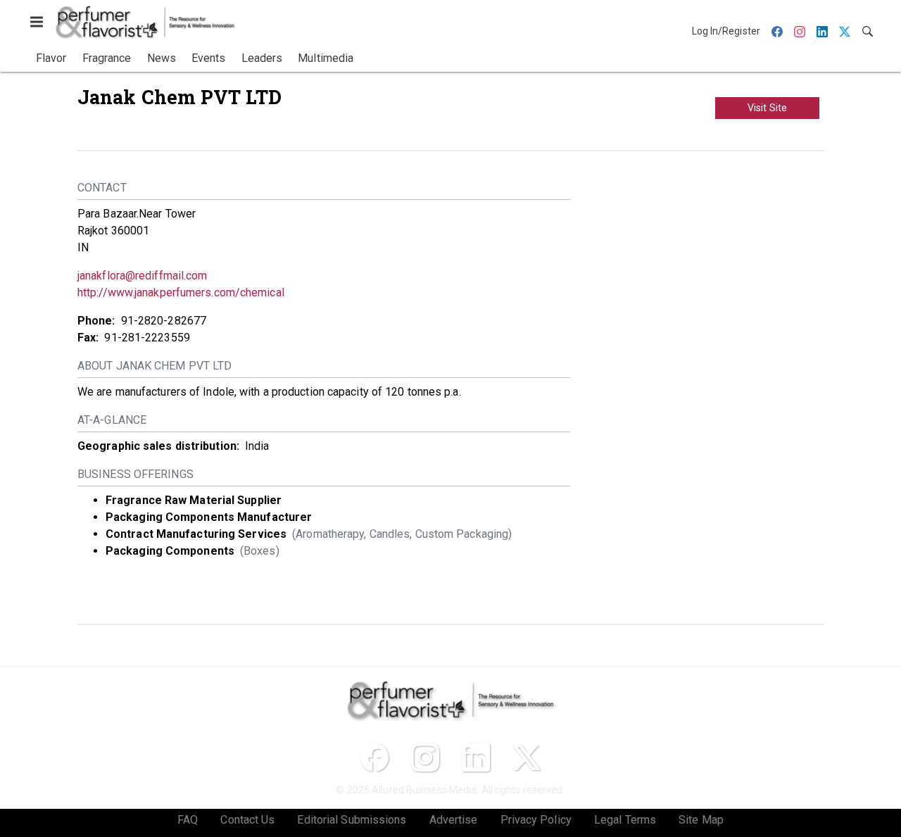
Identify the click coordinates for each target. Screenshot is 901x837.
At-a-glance (111, 420)
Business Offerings (135, 474)
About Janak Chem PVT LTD (154, 365)
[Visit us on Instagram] (425, 757)
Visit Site (767, 107)
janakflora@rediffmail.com (142, 275)
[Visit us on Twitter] (526, 757)
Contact (102, 187)
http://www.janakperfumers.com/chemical (180, 292)
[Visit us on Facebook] (374, 757)
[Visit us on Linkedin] (476, 757)
